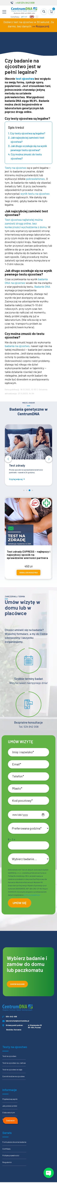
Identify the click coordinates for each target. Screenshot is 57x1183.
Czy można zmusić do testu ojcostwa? (26, 156)
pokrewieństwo (35, 178)
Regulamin (7, 1162)
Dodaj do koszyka (28, 572)
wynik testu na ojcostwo (35, 193)
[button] (8, 458)
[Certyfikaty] (24, 17)
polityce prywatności (32, 895)
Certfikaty (6, 1149)
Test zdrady (17, 465)
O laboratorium (8, 1112)
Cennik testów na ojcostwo (13, 1076)
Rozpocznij (42, 26)
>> (33, 26)
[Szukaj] (43, 11)
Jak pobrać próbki (9, 1106)
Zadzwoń (10, 1120)
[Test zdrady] (28, 441)
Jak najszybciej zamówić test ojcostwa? (27, 139)
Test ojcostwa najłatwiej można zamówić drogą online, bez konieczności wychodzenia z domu (26, 223)
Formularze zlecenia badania (14, 1142)
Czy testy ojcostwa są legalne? (27, 133)
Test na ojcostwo (9, 1056)
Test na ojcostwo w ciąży (12, 1069)
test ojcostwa (25, 78)
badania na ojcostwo (17, 346)
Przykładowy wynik (9, 1099)
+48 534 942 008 (25, 2)
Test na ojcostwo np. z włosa (14, 1063)
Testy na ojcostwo (15, 167)
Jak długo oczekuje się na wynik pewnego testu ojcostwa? (29, 148)
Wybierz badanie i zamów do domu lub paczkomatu (27, 964)
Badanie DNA (42, 286)
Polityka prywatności (10, 1155)
